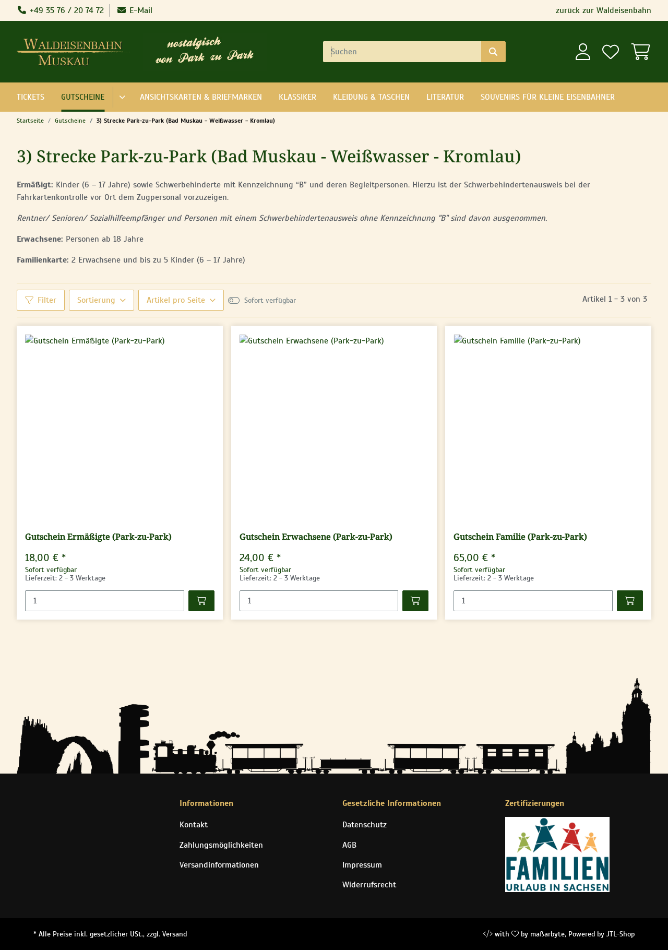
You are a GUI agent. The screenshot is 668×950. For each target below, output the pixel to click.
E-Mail (139, 10)
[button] (583, 52)
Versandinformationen (219, 865)
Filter (47, 300)
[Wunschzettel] (610, 52)
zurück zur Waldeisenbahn (603, 10)
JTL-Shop (620, 934)
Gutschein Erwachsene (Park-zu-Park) (316, 537)
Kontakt (194, 825)
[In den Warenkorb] (201, 600)
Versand (174, 934)
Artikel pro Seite (176, 300)
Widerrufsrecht (369, 885)
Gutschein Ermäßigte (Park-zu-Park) (98, 537)
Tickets (30, 97)
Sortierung (96, 300)
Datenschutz (364, 825)
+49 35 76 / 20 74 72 (65, 10)
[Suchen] (493, 51)
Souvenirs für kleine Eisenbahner (548, 97)
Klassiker (297, 97)
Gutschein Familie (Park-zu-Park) (520, 537)
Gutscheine (82, 97)
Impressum (362, 865)
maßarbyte (547, 934)
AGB (349, 845)
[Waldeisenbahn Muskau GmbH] (76, 51)
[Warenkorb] (638, 52)
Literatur (445, 97)
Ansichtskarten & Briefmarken (201, 97)
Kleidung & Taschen (371, 97)
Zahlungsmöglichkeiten (221, 845)
